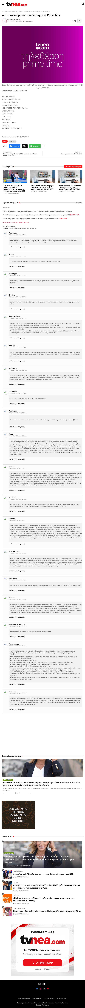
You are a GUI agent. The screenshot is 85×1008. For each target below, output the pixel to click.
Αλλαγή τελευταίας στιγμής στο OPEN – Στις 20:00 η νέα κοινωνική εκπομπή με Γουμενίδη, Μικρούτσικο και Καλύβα (46, 886)
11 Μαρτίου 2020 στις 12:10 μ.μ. (18, 318)
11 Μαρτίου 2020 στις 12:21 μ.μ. (17, 393)
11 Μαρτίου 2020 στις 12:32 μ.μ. (18, 412)
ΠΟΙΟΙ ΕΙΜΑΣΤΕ (24, 999)
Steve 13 (12, 467)
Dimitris (12, 295)
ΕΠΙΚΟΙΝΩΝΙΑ (62, 999)
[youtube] (48, 989)
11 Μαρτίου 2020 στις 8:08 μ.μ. (18, 645)
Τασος (11, 254)
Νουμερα (16, 11)
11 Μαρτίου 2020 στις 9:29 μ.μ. (18, 693)
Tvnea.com (63, 218)
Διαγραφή (21, 247)
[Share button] (44, 146)
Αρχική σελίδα (7, 11)
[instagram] (40, 989)
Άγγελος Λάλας (15, 316)
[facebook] (37, 989)
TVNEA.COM (74, 215)
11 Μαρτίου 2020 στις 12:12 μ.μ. (17, 347)
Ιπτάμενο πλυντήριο (17, 625)
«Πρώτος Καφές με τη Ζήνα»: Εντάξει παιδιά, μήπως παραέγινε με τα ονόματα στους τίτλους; (43, 899)
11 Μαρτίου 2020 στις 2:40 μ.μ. (18, 580)
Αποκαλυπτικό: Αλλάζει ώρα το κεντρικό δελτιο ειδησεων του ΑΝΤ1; (43, 874)
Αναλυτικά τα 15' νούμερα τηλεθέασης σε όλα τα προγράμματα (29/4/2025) (42, 187)
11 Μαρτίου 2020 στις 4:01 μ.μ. (17, 626)
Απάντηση (12, 247)
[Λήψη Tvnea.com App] (42, 950)
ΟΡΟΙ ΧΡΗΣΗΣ (49, 999)
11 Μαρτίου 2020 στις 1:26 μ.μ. (17, 468)
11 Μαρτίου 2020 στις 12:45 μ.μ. (18, 436)
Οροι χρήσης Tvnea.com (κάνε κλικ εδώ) (16, 222)
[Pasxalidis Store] (18, 828)
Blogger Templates (34, 1003)
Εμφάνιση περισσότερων (73, 166)
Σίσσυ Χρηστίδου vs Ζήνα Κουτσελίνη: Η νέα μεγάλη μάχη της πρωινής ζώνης (47, 911)
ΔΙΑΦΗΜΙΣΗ (36, 999)
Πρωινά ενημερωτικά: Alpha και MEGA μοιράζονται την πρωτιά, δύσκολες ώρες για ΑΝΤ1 (14, 188)
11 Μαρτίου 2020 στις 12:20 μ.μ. (18, 370)
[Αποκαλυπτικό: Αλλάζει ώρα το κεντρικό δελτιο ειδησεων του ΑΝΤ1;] (7, 874)
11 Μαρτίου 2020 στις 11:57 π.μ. (17, 275)
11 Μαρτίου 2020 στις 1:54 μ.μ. (17, 520)
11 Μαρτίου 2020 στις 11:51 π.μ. (17, 234)
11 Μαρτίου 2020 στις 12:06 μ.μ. (18, 297)
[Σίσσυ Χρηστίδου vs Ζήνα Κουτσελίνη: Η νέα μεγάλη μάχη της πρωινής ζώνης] (7, 911)
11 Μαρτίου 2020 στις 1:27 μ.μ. (17, 499)
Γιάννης (12, 519)
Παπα (11, 434)
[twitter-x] (44, 989)
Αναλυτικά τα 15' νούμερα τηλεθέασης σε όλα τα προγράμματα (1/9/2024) (70, 187)
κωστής (12, 345)
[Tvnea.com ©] (16, 4)
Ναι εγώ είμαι (14, 551)
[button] (83, 4)
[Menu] (3, 4)
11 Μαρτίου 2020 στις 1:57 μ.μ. (17, 553)
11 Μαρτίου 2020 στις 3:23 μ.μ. (17, 599)
